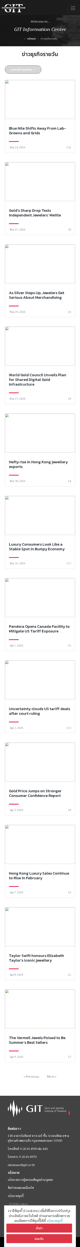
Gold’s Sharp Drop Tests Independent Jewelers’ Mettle (35, 213)
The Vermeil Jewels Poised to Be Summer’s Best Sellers (37, 1040)
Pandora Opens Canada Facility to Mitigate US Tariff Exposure (39, 629)
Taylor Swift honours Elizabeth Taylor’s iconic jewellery (36, 958)
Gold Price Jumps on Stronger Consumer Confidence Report (35, 793)
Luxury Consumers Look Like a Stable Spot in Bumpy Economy (37, 546)
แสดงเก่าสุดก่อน (22, 69)
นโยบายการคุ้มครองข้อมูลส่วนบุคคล (30, 1180)
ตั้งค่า (39, 1228)
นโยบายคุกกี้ (55, 1221)
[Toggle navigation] (73, 8)
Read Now (40, 116)
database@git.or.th (21, 1165)
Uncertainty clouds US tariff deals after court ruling (39, 711)
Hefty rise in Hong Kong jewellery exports (38, 464)
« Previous (31, 1076)
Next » (52, 1076)
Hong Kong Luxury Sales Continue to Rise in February (39, 875)
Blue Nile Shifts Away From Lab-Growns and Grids (37, 130)
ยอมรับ (39, 1238)
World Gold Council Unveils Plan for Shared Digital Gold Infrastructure (37, 379)
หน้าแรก (31, 38)
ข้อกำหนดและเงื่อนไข (21, 1188)
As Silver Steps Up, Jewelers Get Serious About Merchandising (36, 295)
